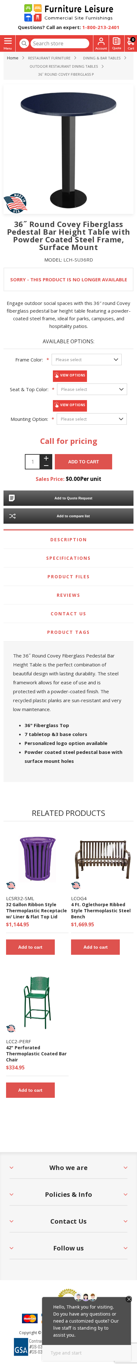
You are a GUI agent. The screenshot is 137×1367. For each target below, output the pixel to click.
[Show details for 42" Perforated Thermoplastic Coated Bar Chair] (37, 1002)
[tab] (69, 539)
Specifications (68, 558)
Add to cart (83, 461)
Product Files (68, 576)
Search (24, 43)
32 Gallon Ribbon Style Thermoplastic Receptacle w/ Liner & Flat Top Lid (36, 910)
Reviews (68, 595)
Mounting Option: (29, 419)
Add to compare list (73, 516)
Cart (133, 39)
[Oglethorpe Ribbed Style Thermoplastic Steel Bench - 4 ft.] (102, 859)
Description (68, 539)
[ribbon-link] (11, 885)
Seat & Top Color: (29, 389)
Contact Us (68, 614)
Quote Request (117, 43)
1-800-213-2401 (100, 27)
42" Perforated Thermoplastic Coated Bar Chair (36, 1053)
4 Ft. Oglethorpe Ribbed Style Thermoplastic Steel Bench (101, 910)
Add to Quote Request (73, 498)
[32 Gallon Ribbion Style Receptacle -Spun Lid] (37, 859)
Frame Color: (29, 359)
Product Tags (68, 632)
